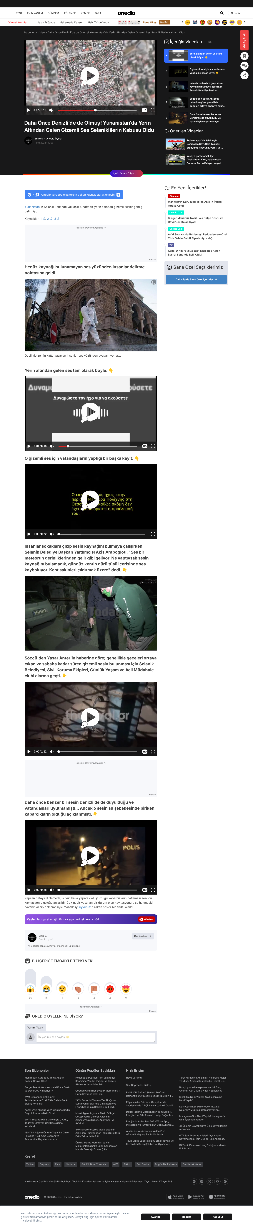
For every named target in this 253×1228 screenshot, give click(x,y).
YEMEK (85, 13)
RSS (170, 1181)
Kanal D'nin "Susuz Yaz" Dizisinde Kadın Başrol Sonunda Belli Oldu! (194, 252)
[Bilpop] (210, 22)
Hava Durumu (134, 1077)
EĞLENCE (70, 13)
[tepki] (30, 989)
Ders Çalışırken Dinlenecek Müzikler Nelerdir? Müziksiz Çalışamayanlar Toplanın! (199, 1110)
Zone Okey (150, 22)
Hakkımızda (31, 1181)
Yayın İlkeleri (151, 1181)
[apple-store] (177, 1197)
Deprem (44, 1164)
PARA (97, 13)
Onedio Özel (175, 212)
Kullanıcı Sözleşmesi (131, 1181)
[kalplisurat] (239, 22)
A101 (115, 1164)
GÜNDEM (53, 13)
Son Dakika (143, 1164)
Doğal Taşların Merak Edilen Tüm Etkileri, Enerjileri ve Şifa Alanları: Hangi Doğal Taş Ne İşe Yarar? (149, 1115)
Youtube (71, 1164)
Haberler (29, 32)
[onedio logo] (126, 13)
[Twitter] (210, 1181)
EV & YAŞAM (35, 13)
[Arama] (221, 13)
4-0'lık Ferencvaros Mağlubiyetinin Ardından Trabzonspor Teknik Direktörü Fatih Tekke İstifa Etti (97, 1133)
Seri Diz (164, 22)
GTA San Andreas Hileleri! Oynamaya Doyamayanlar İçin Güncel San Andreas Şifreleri (201, 1139)
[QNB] (187, 22)
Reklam (96, 1181)
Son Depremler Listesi (138, 1085)
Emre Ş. (48, 138)
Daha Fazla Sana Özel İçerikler (194, 279)
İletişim (106, 1181)
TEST (19, 13)
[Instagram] (194, 1181)
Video (41, 32)
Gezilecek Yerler (192, 1164)
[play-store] (197, 1197)
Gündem (174, 196)
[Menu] (10, 13)
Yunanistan (32, 207)
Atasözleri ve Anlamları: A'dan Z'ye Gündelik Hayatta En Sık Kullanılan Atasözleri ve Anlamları (145, 1134)
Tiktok (127, 1164)
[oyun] (224, 22)
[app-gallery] (218, 1197)
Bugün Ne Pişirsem (166, 1164)
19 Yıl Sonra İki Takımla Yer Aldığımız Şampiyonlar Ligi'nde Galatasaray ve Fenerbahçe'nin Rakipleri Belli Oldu (95, 1103)
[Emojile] (217, 22)
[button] (144, 110)
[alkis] (232, 22)
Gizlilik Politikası (62, 1181)
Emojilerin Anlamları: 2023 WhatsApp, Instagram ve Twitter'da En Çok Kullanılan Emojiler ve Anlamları (149, 1125)
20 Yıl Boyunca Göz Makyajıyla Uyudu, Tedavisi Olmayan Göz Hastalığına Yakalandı (46, 1123)
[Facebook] (202, 1181)
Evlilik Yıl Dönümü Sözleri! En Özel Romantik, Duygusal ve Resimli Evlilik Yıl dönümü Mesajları (148, 1096)
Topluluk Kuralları (81, 1181)
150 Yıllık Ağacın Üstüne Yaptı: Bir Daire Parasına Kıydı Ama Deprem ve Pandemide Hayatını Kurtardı (47, 1136)
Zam (57, 1164)
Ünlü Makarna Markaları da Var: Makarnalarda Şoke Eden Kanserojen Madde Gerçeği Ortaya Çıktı (96, 1146)
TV (171, 245)
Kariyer (115, 1181)
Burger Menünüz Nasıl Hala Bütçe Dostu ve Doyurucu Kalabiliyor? (195, 219)
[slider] (97, 110)
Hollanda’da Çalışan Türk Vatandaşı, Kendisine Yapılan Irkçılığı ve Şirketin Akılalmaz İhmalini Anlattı (95, 1081)
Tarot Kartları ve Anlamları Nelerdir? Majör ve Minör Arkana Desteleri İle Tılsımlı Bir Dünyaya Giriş (202, 1081)
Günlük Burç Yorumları (94, 1164)
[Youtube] (217, 1181)
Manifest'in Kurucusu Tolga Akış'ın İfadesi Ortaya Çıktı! (195, 203)
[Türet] (195, 22)
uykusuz (85, 907)
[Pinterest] (225, 1181)
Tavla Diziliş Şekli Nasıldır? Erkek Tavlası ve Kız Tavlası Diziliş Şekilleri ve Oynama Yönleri (150, 1144)
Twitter (30, 1164)
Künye (163, 1181)
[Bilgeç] (202, 22)
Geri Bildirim (46, 1181)
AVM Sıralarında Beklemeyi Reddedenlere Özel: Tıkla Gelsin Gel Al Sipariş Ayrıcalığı (198, 236)
